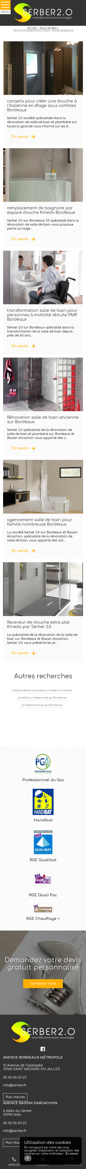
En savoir (20, 137)
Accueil (32, 28)
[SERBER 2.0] (43, 13)
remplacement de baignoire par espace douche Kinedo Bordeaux (41, 210)
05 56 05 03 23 (14, 1077)
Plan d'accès (15, 1097)
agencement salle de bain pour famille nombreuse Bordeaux (39, 522)
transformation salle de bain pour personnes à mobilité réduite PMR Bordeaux (42, 315)
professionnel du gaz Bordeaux (42, 705)
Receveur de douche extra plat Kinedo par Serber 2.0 (38, 624)
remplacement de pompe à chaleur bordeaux (42, 690)
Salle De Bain (48, 28)
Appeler (14, 1161)
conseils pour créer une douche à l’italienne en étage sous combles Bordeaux (42, 105)
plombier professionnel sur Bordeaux (42, 697)
